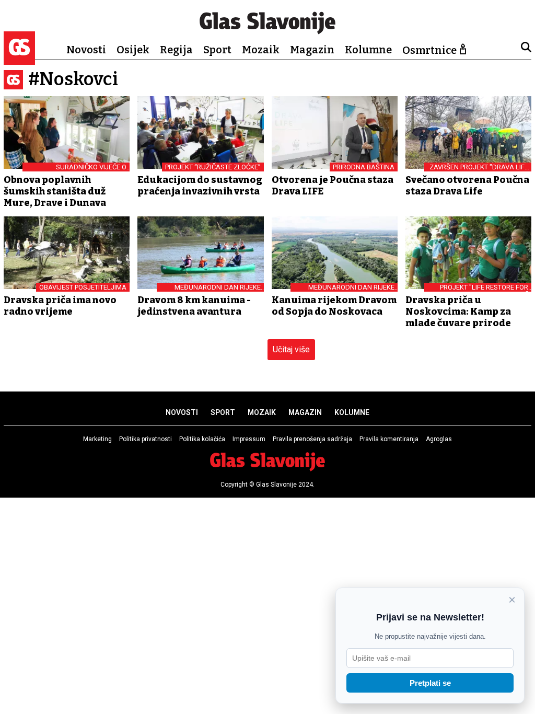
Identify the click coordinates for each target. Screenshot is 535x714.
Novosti (86, 49)
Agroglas (439, 439)
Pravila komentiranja (388, 439)
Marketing (97, 439)
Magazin (312, 49)
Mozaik (261, 49)
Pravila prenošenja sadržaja (312, 439)
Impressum (248, 439)
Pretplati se (430, 682)
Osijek (133, 49)
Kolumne (368, 49)
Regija (176, 49)
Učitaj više (291, 349)
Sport (217, 49)
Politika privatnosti (145, 439)
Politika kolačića (202, 439)
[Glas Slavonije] (19, 59)
